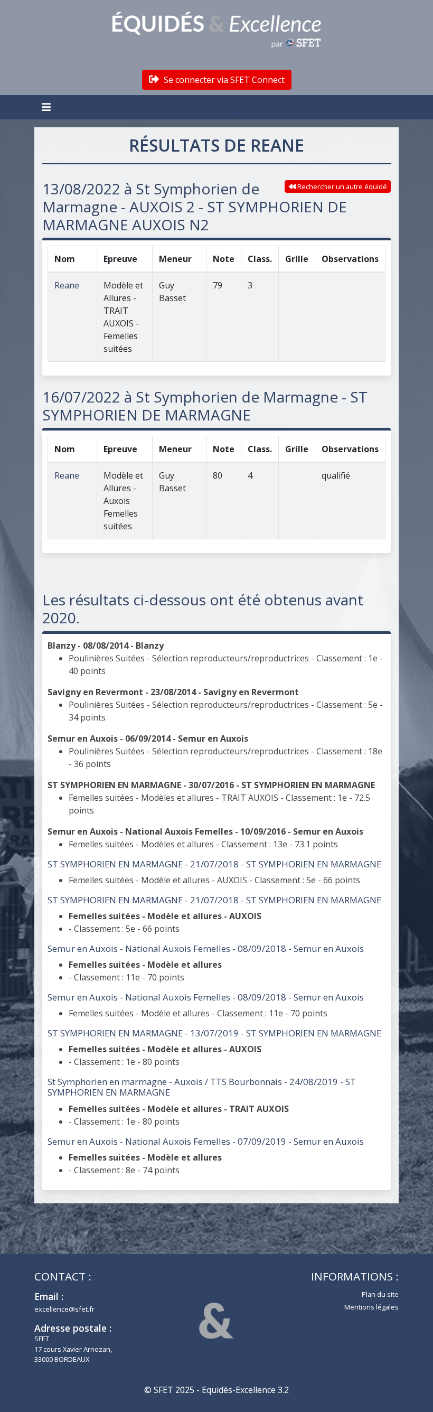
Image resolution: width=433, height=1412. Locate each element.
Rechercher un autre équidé (341, 186)
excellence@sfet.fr (64, 1309)
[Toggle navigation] (47, 107)
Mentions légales (371, 1307)
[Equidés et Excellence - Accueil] (216, 30)
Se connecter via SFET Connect (223, 80)
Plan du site (380, 1294)
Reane (66, 285)
